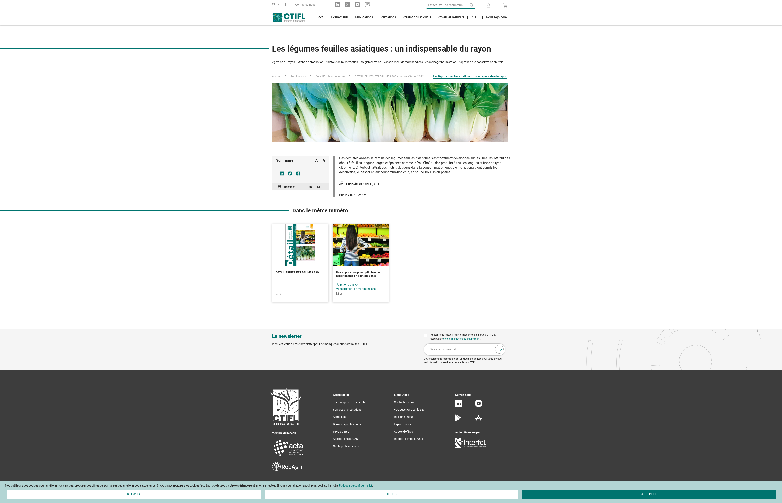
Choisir (391, 494)
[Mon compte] (488, 5)
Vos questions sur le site (409, 409)
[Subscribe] (499, 349)
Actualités (339, 416)
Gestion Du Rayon (284, 62)
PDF (318, 186)
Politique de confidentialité (355, 485)
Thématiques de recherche (349, 402)
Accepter (649, 494)
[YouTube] (478, 405)
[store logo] (290, 17)
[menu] (412, 18)
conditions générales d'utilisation (461, 338)
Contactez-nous (305, 4)
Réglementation (371, 62)
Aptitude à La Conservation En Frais (481, 62)
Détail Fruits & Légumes (330, 76)
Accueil (276, 76)
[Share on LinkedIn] (282, 173)
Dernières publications (347, 424)
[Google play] (458, 420)
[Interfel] (470, 447)
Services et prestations (347, 409)
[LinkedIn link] (337, 4)
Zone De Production (311, 62)
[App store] (478, 420)
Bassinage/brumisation (441, 62)
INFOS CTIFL (341, 431)
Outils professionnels (346, 446)
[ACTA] (288, 456)
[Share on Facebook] (298, 173)
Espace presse (403, 424)
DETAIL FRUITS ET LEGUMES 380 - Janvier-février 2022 (389, 76)
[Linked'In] (458, 405)
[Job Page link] (367, 4)
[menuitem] (321, 18)
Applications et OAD (345, 438)
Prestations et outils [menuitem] (417, 17)
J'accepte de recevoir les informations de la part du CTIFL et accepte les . (463, 336)
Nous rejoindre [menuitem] (496, 17)
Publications (298, 76)
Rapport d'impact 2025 (408, 438)
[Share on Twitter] (290, 173)
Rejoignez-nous (403, 416)
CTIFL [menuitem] (475, 17)
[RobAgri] (287, 470)
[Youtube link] (357, 4)
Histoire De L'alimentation (342, 62)
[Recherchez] (469, 5)
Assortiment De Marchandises (404, 62)
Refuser (134, 494)
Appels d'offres (403, 431)
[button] (276, 4)
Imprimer (289, 186)
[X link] (347, 4)
